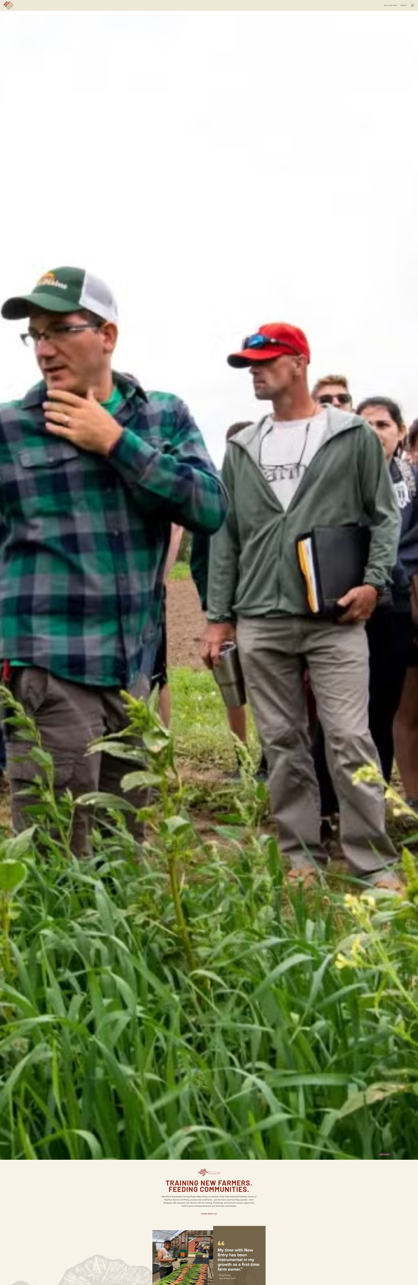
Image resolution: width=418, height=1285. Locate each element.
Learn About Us (209, 1214)
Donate (404, 5)
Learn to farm (384, 1154)
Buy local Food (390, 5)
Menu (412, 5)
